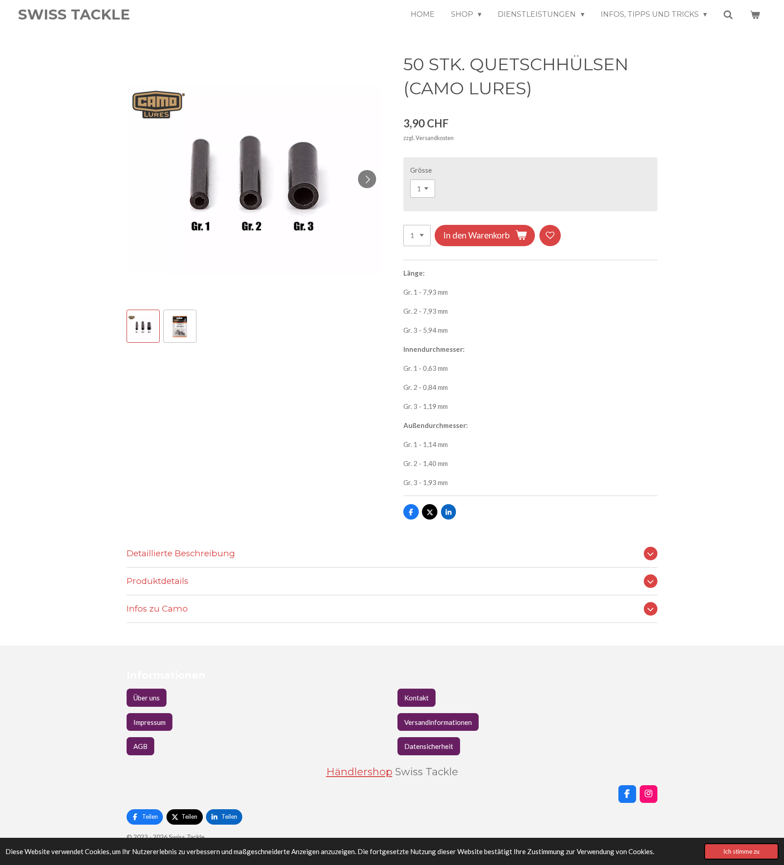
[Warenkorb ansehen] (755, 14)
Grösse (421, 170)
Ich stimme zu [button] (741, 851)
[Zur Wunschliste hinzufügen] (550, 235)
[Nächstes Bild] (367, 179)
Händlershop (359, 771)
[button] (143, 326)
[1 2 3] (417, 235)
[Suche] (728, 14)
